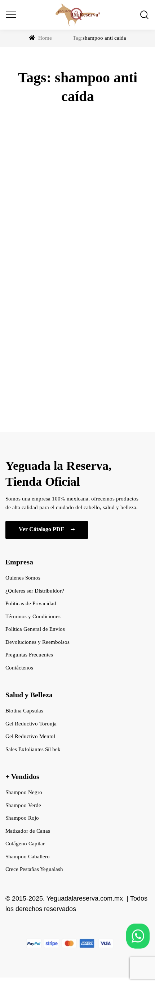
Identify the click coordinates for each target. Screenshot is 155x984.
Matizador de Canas (27, 831)
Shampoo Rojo (22, 818)
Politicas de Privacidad (30, 603)
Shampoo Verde (23, 805)
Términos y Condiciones (33, 616)
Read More (78, 387)
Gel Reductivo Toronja (31, 724)
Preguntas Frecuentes (29, 655)
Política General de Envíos (35, 629)
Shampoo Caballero (27, 856)
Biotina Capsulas (24, 711)
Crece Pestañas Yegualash (34, 869)
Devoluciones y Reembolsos (37, 642)
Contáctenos (19, 668)
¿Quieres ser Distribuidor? (34, 591)
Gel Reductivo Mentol (30, 736)
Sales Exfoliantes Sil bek (33, 749)
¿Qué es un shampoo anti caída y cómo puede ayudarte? (77, 249)
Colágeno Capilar (25, 843)
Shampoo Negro (23, 792)
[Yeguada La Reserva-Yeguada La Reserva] (77, 15)
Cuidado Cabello (77, 213)
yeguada (52, 282)
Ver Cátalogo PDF (42, 529)
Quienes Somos (22, 578)
